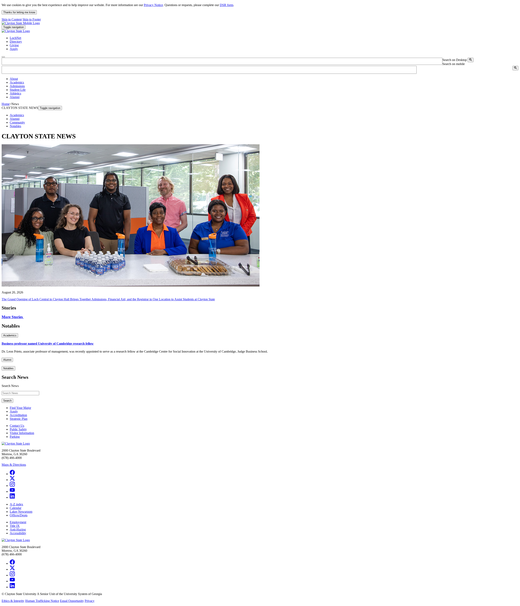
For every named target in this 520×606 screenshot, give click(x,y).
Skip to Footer (32, 19)
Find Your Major (20, 407)
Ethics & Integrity (13, 601)
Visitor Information (22, 433)
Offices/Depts (18, 515)
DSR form (226, 5)
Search (7, 400)
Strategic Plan (18, 418)
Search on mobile (453, 64)
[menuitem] (264, 79)
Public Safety (18, 429)
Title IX (15, 526)
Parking (15, 436)
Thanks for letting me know (19, 12)
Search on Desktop (454, 60)
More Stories (13, 317)
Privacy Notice (153, 5)
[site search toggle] (3, 57)
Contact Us (17, 425)
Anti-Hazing (18, 529)
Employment (18, 522)
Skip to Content (12, 19)
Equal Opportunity (72, 601)
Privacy (89, 601)
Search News (10, 386)
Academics (17, 115)
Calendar (15, 508)
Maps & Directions (14, 464)
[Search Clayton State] (470, 60)
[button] (14, 78)
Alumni (15, 119)
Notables (15, 126)
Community (17, 122)
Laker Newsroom (21, 511)
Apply (14, 411)
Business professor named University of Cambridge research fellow (48, 343)
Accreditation (18, 415)
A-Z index (16, 504)
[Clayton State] (21, 23)
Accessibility (18, 533)
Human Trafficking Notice (42, 601)
